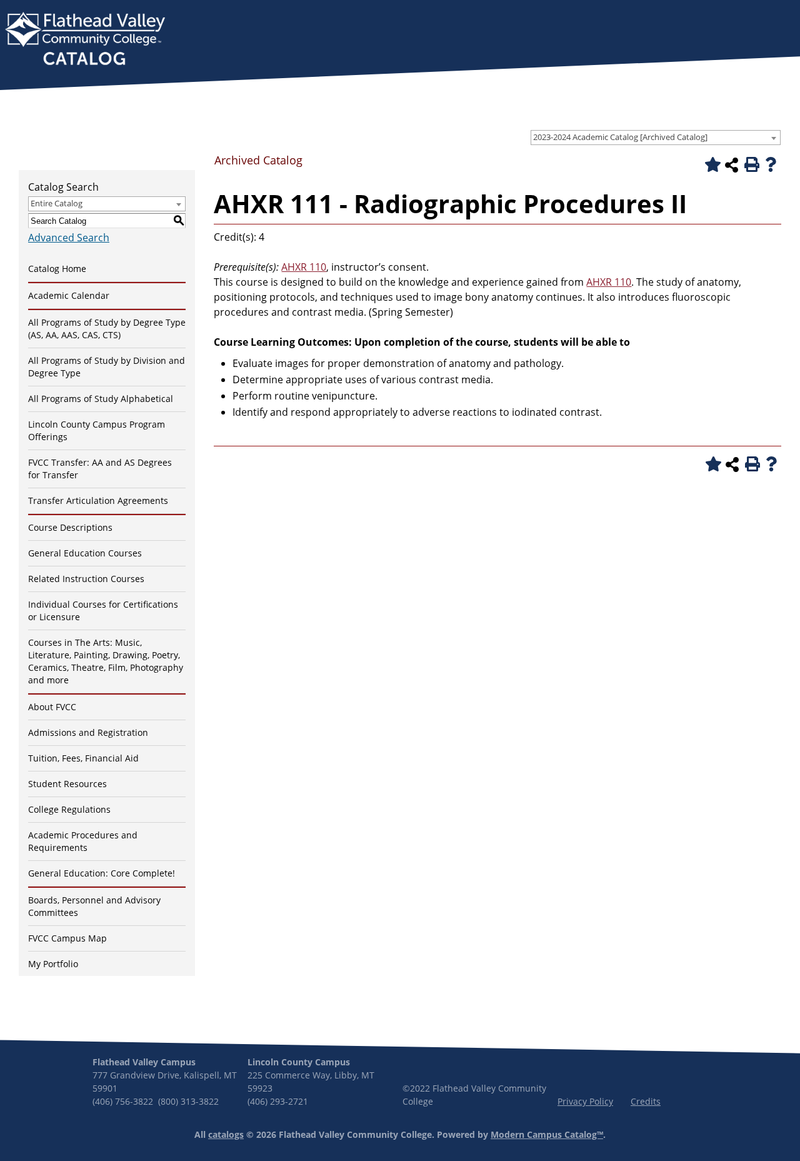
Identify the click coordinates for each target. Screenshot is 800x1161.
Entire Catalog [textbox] (56, 203)
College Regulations (69, 809)
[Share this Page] (731, 165)
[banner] (85, 40)
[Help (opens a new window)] (770, 164)
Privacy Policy (585, 1101)
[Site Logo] (85, 40)
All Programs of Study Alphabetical (100, 399)
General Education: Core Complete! (101, 873)
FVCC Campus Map (67, 938)
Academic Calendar (68, 295)
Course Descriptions (70, 527)
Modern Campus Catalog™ (547, 1134)
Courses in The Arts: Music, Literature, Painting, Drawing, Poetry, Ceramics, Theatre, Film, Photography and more (105, 661)
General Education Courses (85, 553)
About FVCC (52, 707)
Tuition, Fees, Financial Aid (83, 758)
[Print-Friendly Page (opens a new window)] (750, 164)
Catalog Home (57, 268)
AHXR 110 (303, 267)
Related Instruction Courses (86, 579)
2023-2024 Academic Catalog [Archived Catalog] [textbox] (620, 137)
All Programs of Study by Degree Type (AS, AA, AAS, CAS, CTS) (107, 328)
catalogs (226, 1134)
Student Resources (67, 784)
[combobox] (656, 137)
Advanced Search (68, 237)
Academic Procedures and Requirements (83, 841)
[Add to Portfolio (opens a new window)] (710, 164)
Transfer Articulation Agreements (98, 500)
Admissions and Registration (88, 732)
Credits (646, 1101)
